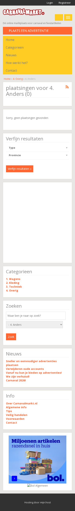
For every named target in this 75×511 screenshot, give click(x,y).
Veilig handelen (16, 415)
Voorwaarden (15, 419)
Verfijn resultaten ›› (19, 169)
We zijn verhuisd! (17, 376)
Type (12, 147)
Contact (11, 70)
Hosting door (31, 502)
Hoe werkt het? (17, 63)
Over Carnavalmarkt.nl (21, 403)
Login (49, 2)
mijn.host (45, 502)
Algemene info (16, 407)
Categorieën (15, 47)
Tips (9, 411)
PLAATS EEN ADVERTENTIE (28, 31)
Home (10, 40)
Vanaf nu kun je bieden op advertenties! (34, 372)
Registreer (64, 2)
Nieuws (11, 55)
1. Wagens (13, 279)
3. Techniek (14, 286)
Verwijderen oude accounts (25, 369)
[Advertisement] (37, 222)
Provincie (15, 155)
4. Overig (18, 78)
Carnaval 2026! (16, 380)
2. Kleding (12, 283)
